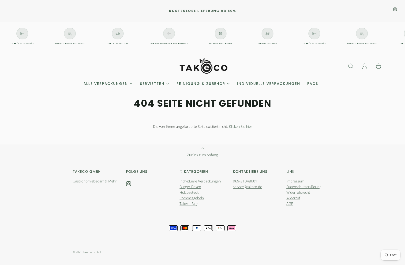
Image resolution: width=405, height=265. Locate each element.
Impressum (295, 181)
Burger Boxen (190, 186)
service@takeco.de (247, 186)
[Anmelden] (367, 66)
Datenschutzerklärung (303, 186)
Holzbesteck (189, 192)
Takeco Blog (189, 203)
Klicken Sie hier (240, 126)
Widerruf (293, 198)
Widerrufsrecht (298, 192)
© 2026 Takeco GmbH (87, 252)
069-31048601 (245, 181)
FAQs (312, 83)
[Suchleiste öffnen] (353, 66)
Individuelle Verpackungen (268, 83)
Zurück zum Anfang (202, 154)
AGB (289, 203)
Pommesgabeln (192, 198)
